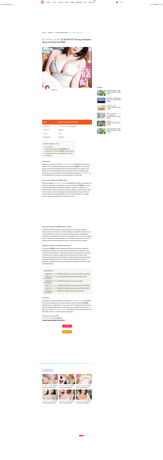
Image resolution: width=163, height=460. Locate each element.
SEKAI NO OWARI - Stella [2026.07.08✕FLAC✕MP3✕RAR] (114, 92)
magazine (46, 52)
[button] (68, 142)
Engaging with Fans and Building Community (59, 153)
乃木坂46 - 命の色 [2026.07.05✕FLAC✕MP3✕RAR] (114, 107)
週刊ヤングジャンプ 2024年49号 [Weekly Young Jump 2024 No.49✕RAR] (68, 285)
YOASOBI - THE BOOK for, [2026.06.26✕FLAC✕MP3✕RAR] (114, 100)
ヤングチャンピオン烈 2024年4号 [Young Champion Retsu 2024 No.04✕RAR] (83, 402)
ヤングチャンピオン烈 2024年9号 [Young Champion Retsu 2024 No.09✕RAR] (66, 387)
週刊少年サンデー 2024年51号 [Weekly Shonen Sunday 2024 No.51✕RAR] (68, 274)
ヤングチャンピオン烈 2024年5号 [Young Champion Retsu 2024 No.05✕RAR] (66, 402)
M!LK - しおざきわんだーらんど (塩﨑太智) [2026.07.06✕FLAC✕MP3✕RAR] (114, 116)
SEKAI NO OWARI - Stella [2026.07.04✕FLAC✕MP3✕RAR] (114, 130)
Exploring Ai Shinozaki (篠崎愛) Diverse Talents (59, 151)
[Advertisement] (81, 17)
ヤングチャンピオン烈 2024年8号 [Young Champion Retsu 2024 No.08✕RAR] (83, 387)
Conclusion (48, 155)
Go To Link (67, 332)
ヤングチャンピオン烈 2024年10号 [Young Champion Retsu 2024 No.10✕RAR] (49, 387)
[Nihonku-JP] (42, 2)
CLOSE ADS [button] (6, 4)
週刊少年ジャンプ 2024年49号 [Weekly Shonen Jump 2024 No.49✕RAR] (67, 288)
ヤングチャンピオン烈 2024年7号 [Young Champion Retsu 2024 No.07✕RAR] (49, 402)
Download (67, 326)
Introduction (49, 147)
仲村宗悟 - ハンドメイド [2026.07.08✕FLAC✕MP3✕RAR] (114, 123)
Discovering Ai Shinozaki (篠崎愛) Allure (57, 149)
